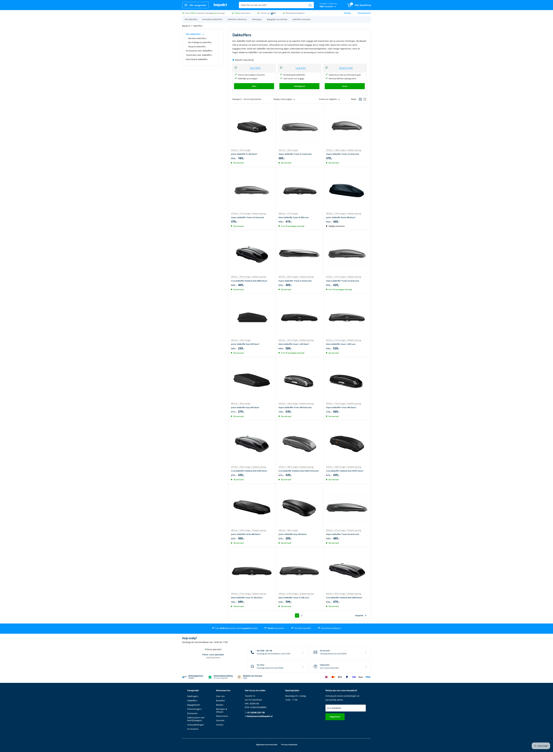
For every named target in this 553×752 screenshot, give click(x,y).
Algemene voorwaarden (266, 744)
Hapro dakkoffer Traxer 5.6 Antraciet (247, 217)
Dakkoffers (192, 700)
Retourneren (222, 716)
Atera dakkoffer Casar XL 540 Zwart (247, 597)
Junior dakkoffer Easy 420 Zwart (245, 344)
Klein (254, 86)
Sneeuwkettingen (195, 724)
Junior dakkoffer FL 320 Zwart (244, 154)
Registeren (335, 716)
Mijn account (327, 6)
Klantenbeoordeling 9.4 (295, 13)
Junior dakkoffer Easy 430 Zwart (245, 407)
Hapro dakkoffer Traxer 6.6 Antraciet (342, 280)
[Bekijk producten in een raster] (360, 99)
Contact (219, 724)
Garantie (220, 720)
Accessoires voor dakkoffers (199, 50)
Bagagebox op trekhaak (277, 19)
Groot (344, 86)
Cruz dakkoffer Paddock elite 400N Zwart (249, 280)
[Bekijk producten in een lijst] (365, 99)
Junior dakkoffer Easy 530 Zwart (293, 534)
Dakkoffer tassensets (302, 19)
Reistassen (192, 713)
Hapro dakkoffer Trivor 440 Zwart (341, 407)
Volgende (359, 615)
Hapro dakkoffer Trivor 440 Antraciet (295, 407)
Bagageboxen (193, 704)
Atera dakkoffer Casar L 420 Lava (340, 344)
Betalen (219, 704)
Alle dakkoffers (191, 19)
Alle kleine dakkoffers (197, 38)
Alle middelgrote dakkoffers (200, 42)
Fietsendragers (194, 709)
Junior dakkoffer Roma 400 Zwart (340, 217)
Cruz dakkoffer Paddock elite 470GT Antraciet (299, 470)
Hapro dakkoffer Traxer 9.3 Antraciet (295, 280)
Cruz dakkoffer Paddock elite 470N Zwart (249, 470)
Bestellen (220, 700)
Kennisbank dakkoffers (212, 19)
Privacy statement (289, 744)
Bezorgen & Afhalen (221, 710)
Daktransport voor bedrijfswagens (196, 719)
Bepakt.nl (186, 25)
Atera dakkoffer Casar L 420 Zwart (294, 344)
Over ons (220, 696)
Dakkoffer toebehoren (237, 19)
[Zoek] (310, 5)
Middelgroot (299, 86)
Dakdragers (257, 19)
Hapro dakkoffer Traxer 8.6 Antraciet (342, 534)
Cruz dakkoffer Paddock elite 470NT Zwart (344, 470)
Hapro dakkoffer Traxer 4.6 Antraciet (342, 154)
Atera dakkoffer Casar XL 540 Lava (294, 597)
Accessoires (192, 729)
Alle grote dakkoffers (197, 46)
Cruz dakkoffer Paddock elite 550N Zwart (344, 597)
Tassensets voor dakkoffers (199, 55)
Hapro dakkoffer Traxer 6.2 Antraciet (295, 154)
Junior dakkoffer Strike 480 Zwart (245, 534)
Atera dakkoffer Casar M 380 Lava (294, 217)
